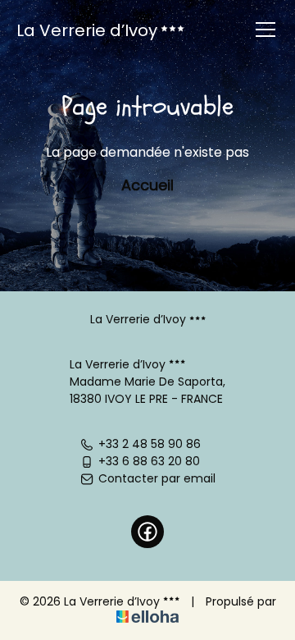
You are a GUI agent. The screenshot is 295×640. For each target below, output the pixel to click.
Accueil (147, 185)
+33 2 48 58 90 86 (149, 444)
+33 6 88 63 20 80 (149, 461)
